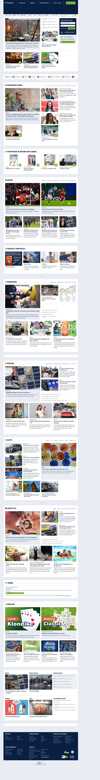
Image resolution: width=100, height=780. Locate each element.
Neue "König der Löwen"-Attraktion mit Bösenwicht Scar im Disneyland (53, 541)
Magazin (56, 440)
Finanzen (12, 282)
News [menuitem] (6, 15)
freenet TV (7, 750)
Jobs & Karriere (53, 282)
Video (55, 85)
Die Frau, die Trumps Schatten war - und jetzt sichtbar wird (63, 678)
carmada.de (19, 754)
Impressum (31, 752)
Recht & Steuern (68, 282)
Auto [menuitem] (18, 15)
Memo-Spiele (68, 85)
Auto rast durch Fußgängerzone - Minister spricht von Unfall (50, 28)
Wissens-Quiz (44, 739)
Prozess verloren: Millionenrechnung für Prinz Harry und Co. (50, 25)
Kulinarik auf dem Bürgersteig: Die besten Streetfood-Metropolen (52, 543)
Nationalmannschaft (57, 180)
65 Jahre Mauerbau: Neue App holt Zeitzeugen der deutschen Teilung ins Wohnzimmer (55, 400)
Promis (48, 85)
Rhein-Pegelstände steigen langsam (48, 314)
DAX (61, 297)
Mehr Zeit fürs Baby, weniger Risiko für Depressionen (63, 681)
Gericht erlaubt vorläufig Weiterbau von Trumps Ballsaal (50, 22)
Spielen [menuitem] (39, 15)
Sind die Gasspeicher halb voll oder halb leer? (49, 312)
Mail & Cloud (57, 3)
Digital (10, 363)
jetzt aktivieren (10, 593)
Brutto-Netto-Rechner (69, 739)
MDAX (61, 298)
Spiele (42, 736)
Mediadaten (43, 752)
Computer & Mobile (49, 363)
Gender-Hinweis (44, 749)
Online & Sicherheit (57, 363)
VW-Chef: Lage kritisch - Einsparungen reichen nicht (50, 310)
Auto (9, 440)
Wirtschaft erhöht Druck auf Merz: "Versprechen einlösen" (50, 317)
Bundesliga (43, 180)
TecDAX (62, 300)
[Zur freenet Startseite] (9, 3)
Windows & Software (66, 363)
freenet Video (19, 749)
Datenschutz (31, 754)
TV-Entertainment (44, 3)
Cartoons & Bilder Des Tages (22, 151)
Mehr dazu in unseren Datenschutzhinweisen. (63, 595)
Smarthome (73, 363)
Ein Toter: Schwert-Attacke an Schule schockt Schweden (49, 19)
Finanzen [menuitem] (14, 15)
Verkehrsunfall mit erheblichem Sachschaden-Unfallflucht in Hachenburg (65, 710)
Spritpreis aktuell (8, 737)
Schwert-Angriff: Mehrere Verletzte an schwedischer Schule (63, 687)
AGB (30, 758)
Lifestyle (11, 508)
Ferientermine (8, 739)
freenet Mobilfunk (8, 749)
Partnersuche (19, 739)
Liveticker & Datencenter (71, 180)
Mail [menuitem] (43, 15)
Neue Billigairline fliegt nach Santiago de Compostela (50, 539)
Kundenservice (32, 749)
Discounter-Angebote (57, 736)
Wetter (18, 737)
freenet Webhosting (57, 741)
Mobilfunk (22, 3)
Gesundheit (73, 508)
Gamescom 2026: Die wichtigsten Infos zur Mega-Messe (50, 396)
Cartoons (74, 85)
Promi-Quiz (31, 741)
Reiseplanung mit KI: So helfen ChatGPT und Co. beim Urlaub (51, 394)
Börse (6, 736)
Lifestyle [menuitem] (30, 15)
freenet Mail (55, 739)
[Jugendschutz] (40, 763)
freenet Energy (8, 754)
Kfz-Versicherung (56, 742)
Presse (42, 750)
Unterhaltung (14, 85)
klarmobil (19, 752)
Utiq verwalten (32, 757)
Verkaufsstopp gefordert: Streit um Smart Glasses (50, 398)
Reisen (59, 508)
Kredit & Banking (60, 282)
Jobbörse (19, 736)
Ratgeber (54, 508)
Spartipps (74, 282)
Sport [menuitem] (9, 15)
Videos (42, 737)
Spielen (10, 604)
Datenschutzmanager (33, 755)
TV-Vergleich (67, 742)
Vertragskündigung (45, 755)
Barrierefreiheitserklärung (34, 750)
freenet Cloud (56, 737)
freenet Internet (8, 752)
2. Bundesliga (49, 180)
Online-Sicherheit (68, 736)
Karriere (42, 754)
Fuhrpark (66, 440)
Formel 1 (63, 180)
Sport (10, 180)
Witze (58, 85)
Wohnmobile (61, 440)
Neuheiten (48, 440)
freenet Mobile (20, 750)
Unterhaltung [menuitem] (23, 15)
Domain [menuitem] (46, 15)
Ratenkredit (67, 737)
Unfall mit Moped (57, 702)
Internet (32, 3)
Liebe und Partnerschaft (65, 508)
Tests (52, 440)
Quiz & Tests (62, 85)
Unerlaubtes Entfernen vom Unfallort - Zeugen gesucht (63, 700)
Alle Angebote (71, 3)
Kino (52, 85)
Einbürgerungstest (33, 737)
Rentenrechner (68, 741)
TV (45, 85)
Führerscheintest (72, 440)
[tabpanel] (22, 34)
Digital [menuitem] (35, 15)
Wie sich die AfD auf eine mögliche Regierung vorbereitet (63, 684)
